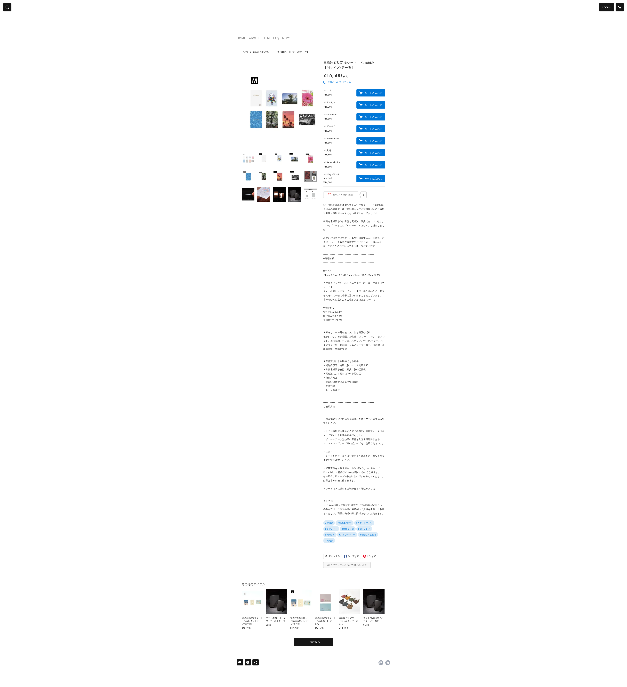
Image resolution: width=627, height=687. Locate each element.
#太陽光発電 (348, 528)
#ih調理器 (330, 534)
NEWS (286, 38)
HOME (241, 38)
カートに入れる (373, 92)
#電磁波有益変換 (368, 534)
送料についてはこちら (339, 82)
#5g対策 (329, 540)
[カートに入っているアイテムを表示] (620, 7)
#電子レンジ (364, 528)
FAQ (276, 38)
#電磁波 (329, 523)
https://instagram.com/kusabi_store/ (380, 662)
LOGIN (607, 7)
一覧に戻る (313, 642)
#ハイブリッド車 (347, 534)
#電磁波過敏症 (345, 523)
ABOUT (254, 38)
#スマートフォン (364, 523)
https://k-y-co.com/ (387, 662)
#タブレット (331, 528)
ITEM (266, 38)
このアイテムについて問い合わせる (349, 565)
